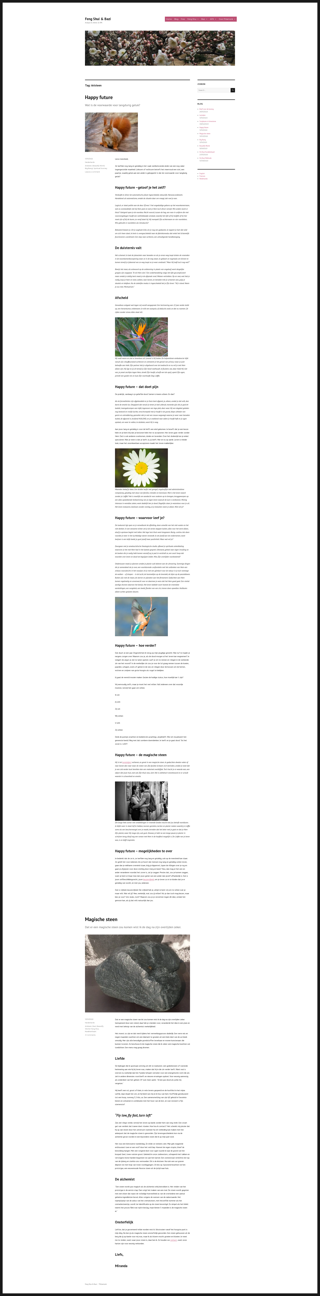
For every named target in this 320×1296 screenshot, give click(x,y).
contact (173, 1240)
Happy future (99, 97)
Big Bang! (89, 168)
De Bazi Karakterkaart (207, 152)
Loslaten (203, 115)
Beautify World (98, 166)
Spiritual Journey (100, 168)
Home (169, 19)
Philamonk (103, 1284)
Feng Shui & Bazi (98, 19)
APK (212, 19)
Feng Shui (191, 19)
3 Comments (90, 1035)
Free (183, 19)
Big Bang (203, 140)
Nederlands (89, 162)
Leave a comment (92, 172)
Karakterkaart (90, 1031)
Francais (202, 176)
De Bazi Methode (206, 158)
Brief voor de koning (207, 109)
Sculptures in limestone (208, 121)
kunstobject (126, 762)
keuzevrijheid (148, 879)
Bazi (203, 19)
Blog (176, 19)
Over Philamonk (226, 19)
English (202, 173)
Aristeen (88, 166)
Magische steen (101, 919)
